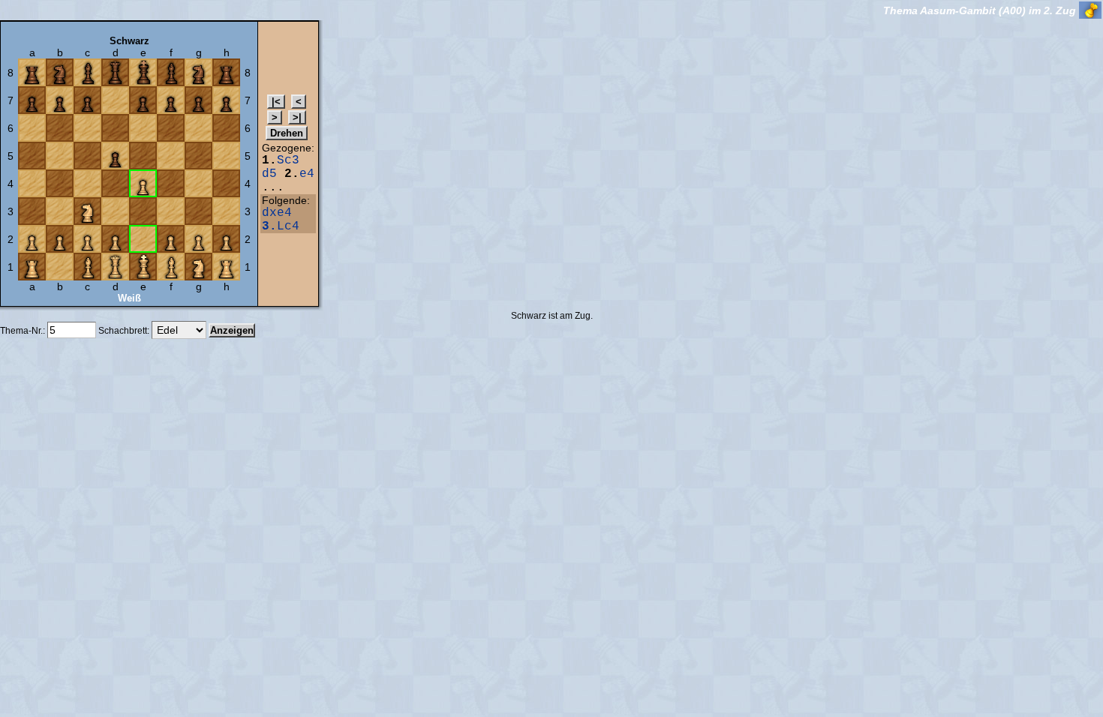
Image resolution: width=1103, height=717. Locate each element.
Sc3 (288, 160)
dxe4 (277, 213)
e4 (306, 174)
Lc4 (280, 226)
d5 (269, 174)
